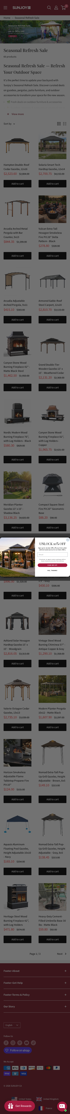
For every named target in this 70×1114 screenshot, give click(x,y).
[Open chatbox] (62, 1107)
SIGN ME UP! (52, 565)
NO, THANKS (52, 571)
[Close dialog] (67, 539)
